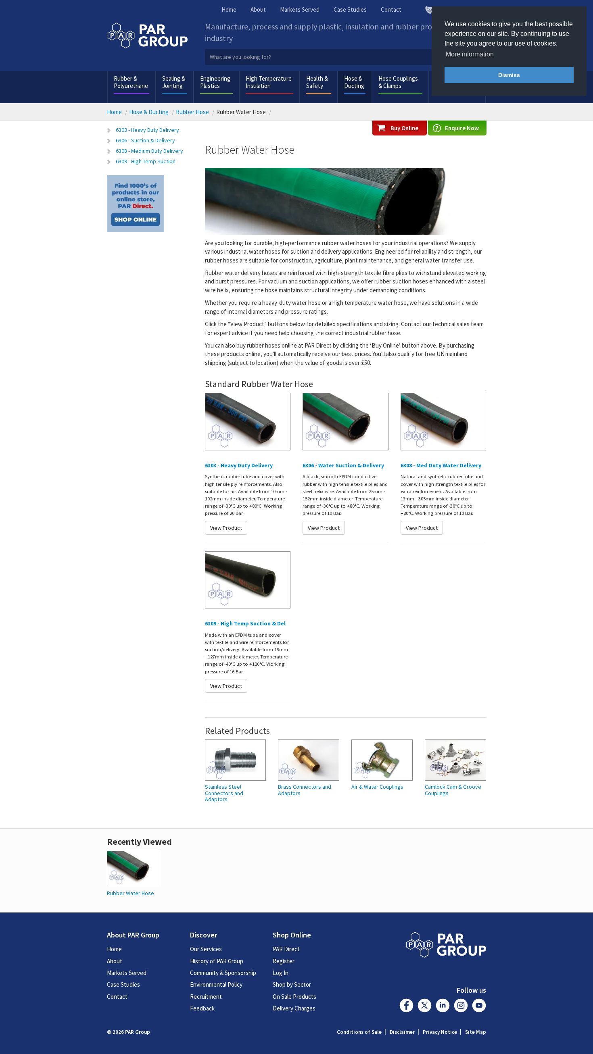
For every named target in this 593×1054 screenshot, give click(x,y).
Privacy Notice (440, 1032)
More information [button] (470, 54)
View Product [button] (226, 527)
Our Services (206, 949)
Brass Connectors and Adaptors (304, 790)
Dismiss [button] (509, 75)
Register (283, 961)
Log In (280, 973)
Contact (391, 9)
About (258, 9)
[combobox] (346, 57)
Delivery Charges (294, 1008)
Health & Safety (317, 82)
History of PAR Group (216, 961)
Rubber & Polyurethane (131, 82)
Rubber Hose (192, 112)
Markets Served (299, 9)
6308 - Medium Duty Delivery (149, 150)
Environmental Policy (216, 984)
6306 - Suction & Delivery (145, 140)
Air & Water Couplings (377, 787)
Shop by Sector (292, 984)
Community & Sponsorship (223, 973)
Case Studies (350, 9)
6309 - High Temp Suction (145, 161)
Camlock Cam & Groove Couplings (453, 790)
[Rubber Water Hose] (133, 867)
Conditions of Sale (359, 1032)
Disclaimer (402, 1032)
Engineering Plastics (215, 82)
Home (228, 9)
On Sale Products (294, 996)
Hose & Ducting (354, 82)
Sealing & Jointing (173, 82)
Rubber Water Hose (130, 893)
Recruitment (206, 996)
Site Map (475, 1032)
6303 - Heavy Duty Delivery (147, 129)
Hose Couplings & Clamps (398, 82)
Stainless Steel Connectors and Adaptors (224, 793)
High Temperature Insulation (269, 82)
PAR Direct (286, 949)
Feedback (202, 1008)
